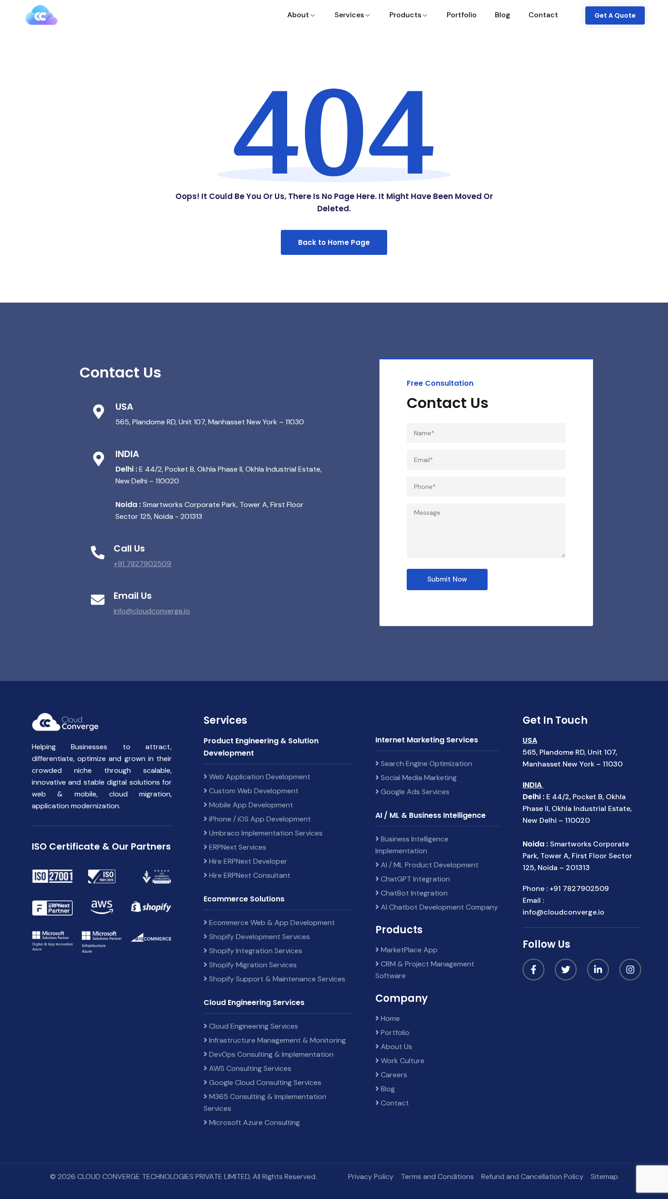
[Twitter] (566, 969)
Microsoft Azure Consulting (253, 1122)
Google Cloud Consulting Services (264, 1082)
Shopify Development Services (258, 936)
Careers (393, 1075)
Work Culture (401, 1060)
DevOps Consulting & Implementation (270, 1054)
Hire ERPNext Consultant (248, 875)
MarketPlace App (408, 950)
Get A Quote (615, 15)
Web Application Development (258, 776)
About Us (395, 1046)
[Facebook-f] (533, 969)
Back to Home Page (334, 242)
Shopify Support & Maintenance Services (276, 979)
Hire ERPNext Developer (247, 861)
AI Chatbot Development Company (438, 907)
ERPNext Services (236, 847)
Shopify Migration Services (252, 965)
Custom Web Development (253, 791)
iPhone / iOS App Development (259, 819)
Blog (387, 1089)
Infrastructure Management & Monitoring (276, 1040)
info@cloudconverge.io (152, 611)
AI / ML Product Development (429, 865)
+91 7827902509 (142, 563)
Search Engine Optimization (425, 763)
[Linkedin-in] (598, 969)
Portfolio (394, 1032)
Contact (394, 1103)
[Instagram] (630, 969)
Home (389, 1018)
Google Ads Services (414, 791)
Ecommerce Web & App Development (271, 922)
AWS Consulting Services (249, 1068)
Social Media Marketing (418, 777)
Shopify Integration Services (254, 950)
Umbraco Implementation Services (265, 833)
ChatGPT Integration (414, 879)
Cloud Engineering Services (252, 1026)
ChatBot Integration (413, 893)
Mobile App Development (250, 805)
